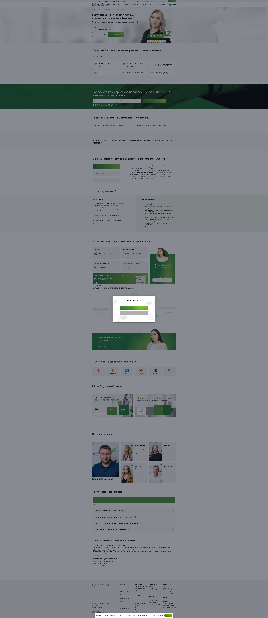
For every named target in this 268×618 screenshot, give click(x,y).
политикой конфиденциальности (135, 312)
